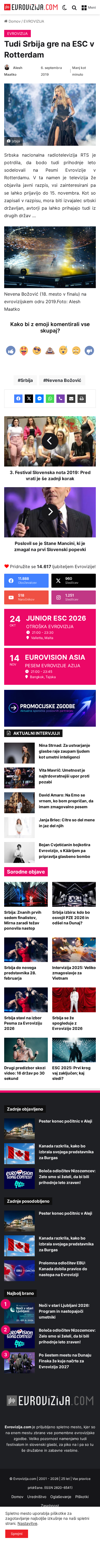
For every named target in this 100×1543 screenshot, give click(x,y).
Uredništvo (36, 1496)
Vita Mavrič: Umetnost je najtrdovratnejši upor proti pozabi (64, 776)
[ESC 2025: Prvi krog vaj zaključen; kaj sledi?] (74, 1050)
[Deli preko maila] (71, 398)
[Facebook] (18, 398)
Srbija (27, 380)
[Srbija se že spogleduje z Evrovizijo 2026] (74, 999)
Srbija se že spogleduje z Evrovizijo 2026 (67, 1023)
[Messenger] (39, 398)
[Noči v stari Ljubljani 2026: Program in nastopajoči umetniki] (19, 1313)
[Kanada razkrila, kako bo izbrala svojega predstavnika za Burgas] (19, 1153)
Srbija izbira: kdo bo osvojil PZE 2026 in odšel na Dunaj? (71, 917)
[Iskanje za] (74, 9)
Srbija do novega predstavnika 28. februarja (20, 972)
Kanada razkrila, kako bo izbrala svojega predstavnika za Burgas (66, 1152)
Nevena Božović (63, 380)
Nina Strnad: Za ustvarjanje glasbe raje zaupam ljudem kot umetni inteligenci (64, 751)
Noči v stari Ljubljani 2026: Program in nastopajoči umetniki (64, 1311)
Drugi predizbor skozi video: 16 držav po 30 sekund (25, 1073)
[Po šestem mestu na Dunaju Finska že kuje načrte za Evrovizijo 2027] (19, 1362)
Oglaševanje (60, 1496)
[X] (29, 398)
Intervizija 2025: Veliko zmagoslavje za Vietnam (74, 972)
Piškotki (82, 1496)
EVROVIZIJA (34, 21)
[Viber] (60, 398)
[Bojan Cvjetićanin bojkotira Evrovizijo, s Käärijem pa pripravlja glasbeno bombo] (19, 852)
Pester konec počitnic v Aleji (65, 1121)
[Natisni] (82, 398)
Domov (14, 21)
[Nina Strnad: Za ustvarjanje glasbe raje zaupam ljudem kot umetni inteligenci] (19, 753)
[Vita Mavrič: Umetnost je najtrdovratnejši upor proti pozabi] (19, 777)
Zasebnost (50, 1505)
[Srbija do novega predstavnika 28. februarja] (26, 949)
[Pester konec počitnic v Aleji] (19, 1128)
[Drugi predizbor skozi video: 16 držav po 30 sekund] (26, 1050)
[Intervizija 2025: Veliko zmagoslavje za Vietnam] (74, 949)
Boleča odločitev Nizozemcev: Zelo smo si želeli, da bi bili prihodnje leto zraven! (67, 1176)
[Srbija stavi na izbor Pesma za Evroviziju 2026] (26, 999)
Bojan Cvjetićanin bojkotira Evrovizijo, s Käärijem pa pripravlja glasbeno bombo (64, 850)
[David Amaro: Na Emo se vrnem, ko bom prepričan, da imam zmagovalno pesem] (19, 802)
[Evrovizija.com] (31, 7)
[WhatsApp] (50, 398)
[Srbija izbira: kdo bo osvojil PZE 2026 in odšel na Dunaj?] (74, 894)
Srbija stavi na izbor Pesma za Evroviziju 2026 (23, 1023)
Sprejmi (16, 1534)
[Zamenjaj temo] (64, 9)
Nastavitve (27, 1523)
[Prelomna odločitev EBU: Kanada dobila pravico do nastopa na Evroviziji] (19, 1270)
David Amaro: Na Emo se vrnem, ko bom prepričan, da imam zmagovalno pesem (66, 801)
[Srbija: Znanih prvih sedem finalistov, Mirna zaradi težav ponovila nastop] (26, 894)
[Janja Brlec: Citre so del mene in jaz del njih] (19, 827)
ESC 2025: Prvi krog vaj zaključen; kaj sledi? (71, 1073)
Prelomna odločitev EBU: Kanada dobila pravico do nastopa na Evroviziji (63, 1268)
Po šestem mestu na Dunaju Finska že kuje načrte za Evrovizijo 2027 (65, 1361)
